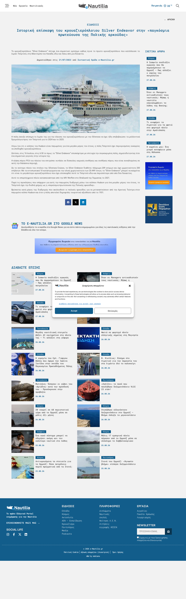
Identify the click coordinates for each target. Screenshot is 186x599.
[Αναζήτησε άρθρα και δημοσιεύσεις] (177, 5)
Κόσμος (65, 514)
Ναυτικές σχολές (104, 516)
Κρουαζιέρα (68, 523)
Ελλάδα (65, 510)
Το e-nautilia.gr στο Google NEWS (51, 223)
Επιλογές (113, 310)
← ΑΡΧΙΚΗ (169, 19)
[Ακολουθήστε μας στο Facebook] (13, 534)
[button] (129, 285)
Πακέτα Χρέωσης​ (146, 514)
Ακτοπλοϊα (67, 517)
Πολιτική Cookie (70, 552)
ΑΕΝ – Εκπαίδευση (72, 520)
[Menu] (7, 6)
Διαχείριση (103, 552)
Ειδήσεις (93, 24)
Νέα (15, 6)
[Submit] (168, 531)
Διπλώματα (105, 510)
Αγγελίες (142, 510)
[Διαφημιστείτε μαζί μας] (75, 246)
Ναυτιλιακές (36, 6)
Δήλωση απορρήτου (88, 552)
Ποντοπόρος (68, 527)
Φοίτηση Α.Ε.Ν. (108, 520)
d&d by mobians (93, 556)
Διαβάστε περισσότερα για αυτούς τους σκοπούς (80, 304)
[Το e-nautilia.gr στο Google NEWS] (14, 225)
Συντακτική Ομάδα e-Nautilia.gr (96, 59)
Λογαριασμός (144, 517)
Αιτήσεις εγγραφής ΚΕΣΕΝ (108, 525)
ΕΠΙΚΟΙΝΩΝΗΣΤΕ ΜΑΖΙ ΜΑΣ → (23, 522)
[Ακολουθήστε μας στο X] (19, 534)
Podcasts (67, 533)
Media (65, 530)
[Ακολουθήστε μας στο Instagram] (7, 534)
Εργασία (23, 6)
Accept (74, 311)
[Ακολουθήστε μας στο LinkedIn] (25, 534)
